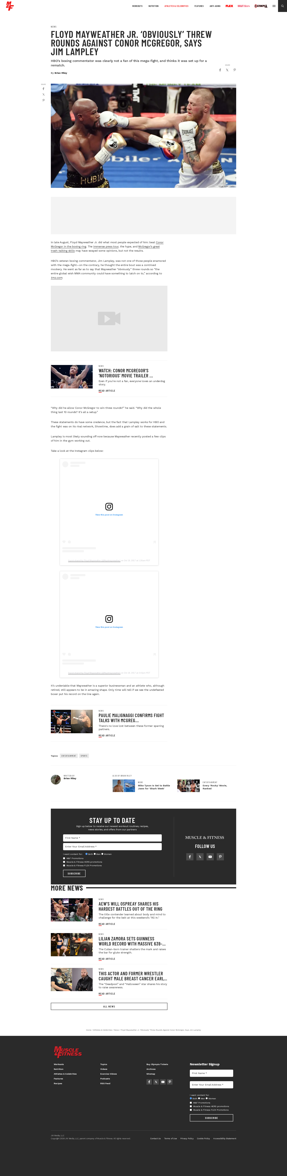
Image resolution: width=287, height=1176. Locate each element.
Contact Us (155, 1138)
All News (109, 1006)
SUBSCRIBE (74, 873)
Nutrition (154, 5)
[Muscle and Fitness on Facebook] (189, 856)
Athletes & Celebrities (176, 5)
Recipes (58, 1083)
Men (98, 854)
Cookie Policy (203, 1138)
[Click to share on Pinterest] (234, 70)
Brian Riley (61, 72)
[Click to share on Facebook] (220, 70)
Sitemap (150, 1074)
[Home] (10, 9)
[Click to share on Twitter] (227, 70)
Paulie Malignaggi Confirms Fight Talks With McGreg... (131, 717)
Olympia (261, 6)
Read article (107, 390)
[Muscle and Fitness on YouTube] (210, 856)
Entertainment (68, 755)
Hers (243, 6)
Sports (84, 755)
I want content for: (73, 854)
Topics (103, 1064)
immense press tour (106, 246)
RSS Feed (105, 1083)
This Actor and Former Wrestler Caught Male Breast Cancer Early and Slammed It (132, 978)
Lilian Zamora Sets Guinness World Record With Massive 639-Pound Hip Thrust (130, 943)
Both (90, 854)
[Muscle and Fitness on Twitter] (200, 856)
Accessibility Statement (224, 1138)
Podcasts (105, 1078)
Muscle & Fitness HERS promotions (84, 862)
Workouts (137, 5)
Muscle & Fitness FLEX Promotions (84, 865)
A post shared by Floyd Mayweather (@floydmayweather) (94, 560)
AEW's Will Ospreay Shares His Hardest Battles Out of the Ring (130, 906)
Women (108, 854)
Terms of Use (170, 1138)
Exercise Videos (108, 1074)
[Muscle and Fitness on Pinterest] (220, 856)
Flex (229, 6)
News (54, 26)
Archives (151, 1069)
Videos (103, 1069)
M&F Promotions (75, 858)
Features (199, 5)
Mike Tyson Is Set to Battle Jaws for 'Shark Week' (154, 787)
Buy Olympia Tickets (157, 1064)
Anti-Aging (215, 5)
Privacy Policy (187, 1138)
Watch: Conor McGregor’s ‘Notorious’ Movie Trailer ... (126, 373)
